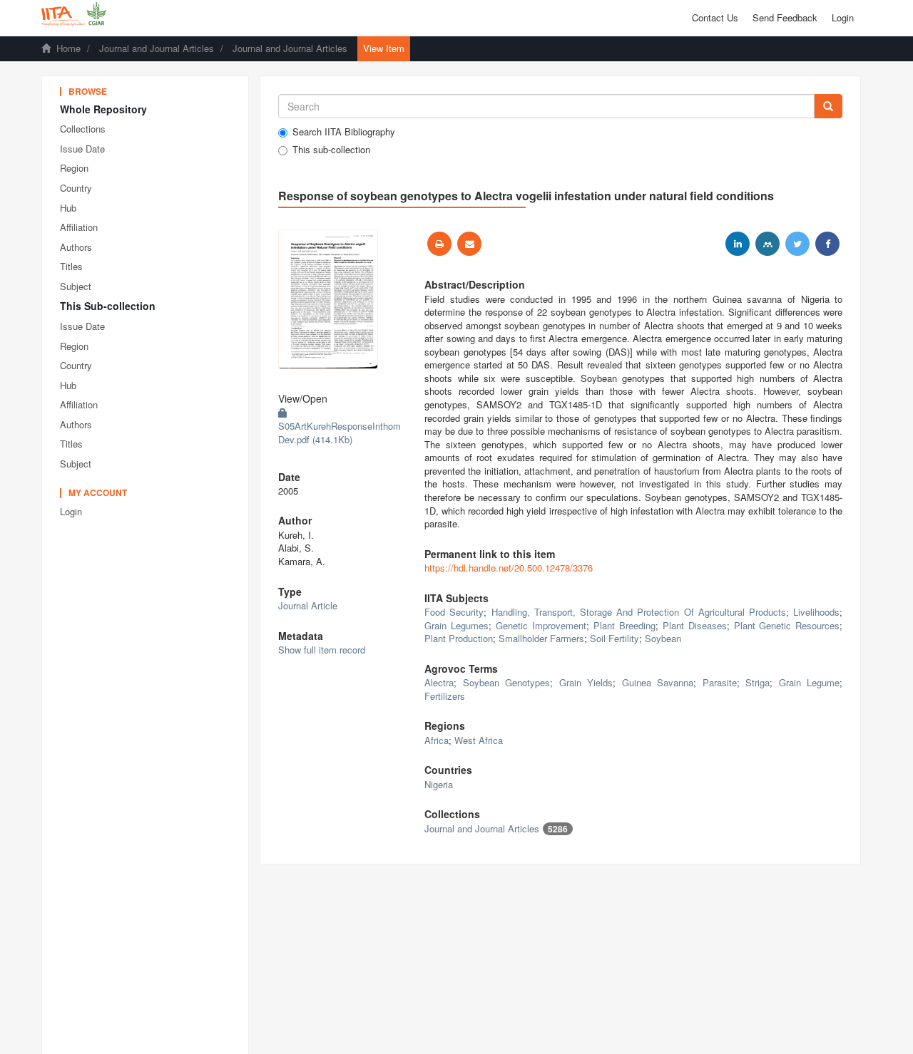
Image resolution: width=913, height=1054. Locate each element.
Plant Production (458, 638)
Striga (757, 682)
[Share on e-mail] (469, 244)
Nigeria (438, 784)
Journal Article (307, 605)
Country (76, 188)
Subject (75, 286)
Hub (68, 208)
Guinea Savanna (658, 682)
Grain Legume (809, 682)
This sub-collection (331, 149)
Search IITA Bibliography (343, 131)
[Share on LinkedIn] (737, 244)
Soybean (663, 638)
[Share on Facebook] (827, 244)
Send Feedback (785, 17)
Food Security (454, 612)
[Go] (828, 106)
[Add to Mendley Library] (767, 244)
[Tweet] (797, 244)
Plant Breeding (624, 625)
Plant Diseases (695, 625)
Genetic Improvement (541, 625)
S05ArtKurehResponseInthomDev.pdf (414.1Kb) (339, 432)
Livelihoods (816, 612)
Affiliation (79, 227)
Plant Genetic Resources (787, 625)
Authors (76, 247)
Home (68, 48)
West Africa (478, 740)
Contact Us (715, 17)
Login (71, 511)
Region (74, 168)
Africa (436, 740)
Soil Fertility (614, 638)
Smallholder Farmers (541, 638)
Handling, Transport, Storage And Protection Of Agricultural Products (639, 612)
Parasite (720, 682)
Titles (71, 266)
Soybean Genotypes (507, 682)
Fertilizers (444, 696)
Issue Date (82, 148)
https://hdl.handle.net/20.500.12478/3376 (508, 567)
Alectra (439, 682)
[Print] (439, 244)
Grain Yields (586, 682)
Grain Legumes (456, 625)
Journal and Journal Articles (156, 48)
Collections (83, 128)
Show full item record (321, 649)
